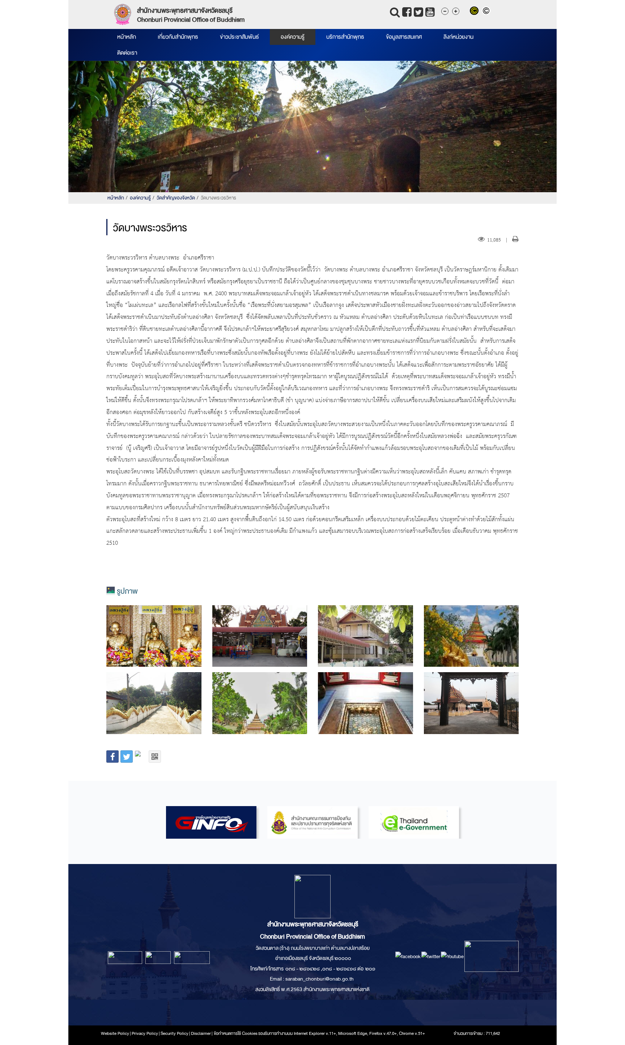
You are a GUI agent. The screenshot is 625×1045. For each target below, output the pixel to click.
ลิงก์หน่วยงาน (458, 37)
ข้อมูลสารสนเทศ (404, 37)
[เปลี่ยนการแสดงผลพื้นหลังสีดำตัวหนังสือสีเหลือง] (476, 11)
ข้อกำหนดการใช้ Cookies (236, 1033)
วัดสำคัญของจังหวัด (176, 198)
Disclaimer (201, 1033)
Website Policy (115, 1033)
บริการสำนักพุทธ (345, 37)
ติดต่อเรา (127, 53)
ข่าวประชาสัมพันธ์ (239, 37)
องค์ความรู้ (293, 37)
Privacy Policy (145, 1033)
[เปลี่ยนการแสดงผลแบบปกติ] (487, 11)
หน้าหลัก (126, 37)
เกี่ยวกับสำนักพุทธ (178, 37)
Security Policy (174, 1033)
